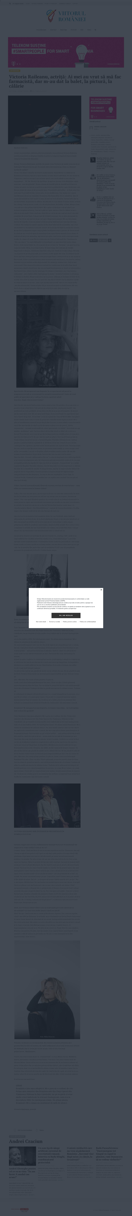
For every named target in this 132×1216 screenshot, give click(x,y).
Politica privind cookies (70, 621)
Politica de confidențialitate (88, 621)
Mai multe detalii (41, 621)
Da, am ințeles (66, 615)
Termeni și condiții (54, 621)
